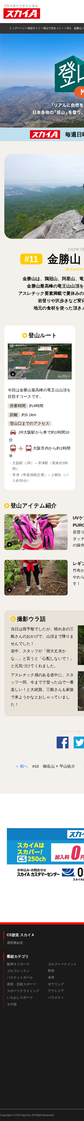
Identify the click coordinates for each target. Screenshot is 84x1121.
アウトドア (56, 991)
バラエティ (56, 997)
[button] (40, 361)
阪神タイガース (18, 964)
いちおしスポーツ (20, 997)
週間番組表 (15, 943)
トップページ (17, 28)
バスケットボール (20, 977)
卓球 (51, 977)
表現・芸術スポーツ (21, 984)
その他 (12, 1004)
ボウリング (56, 984)
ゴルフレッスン (18, 971)
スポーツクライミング (23, 991)
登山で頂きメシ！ (53, 28)
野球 (51, 971)
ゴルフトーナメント (62, 964)
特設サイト (34, 28)
